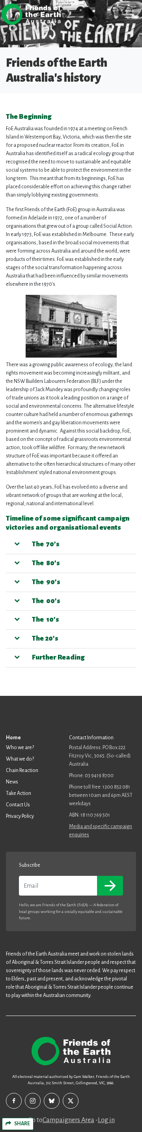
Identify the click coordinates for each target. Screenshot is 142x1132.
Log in (106, 1120)
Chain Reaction (22, 770)
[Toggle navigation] (129, 14)
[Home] (31, 14)
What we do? (20, 759)
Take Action (18, 793)
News (12, 782)
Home (13, 737)
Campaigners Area (68, 1120)
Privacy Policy (20, 816)
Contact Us (18, 805)
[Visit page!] (14, 1101)
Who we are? (20, 747)
